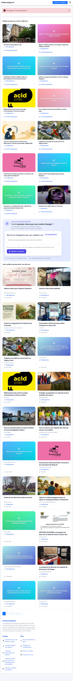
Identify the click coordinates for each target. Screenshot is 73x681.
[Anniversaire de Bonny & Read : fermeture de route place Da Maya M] (18, 168)
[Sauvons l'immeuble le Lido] (18, 38)
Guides (5, 636)
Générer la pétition (17, 251)
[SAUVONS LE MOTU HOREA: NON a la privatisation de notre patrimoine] (18, 71)
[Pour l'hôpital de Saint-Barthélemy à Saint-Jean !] (54, 104)
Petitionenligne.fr (7, 2)
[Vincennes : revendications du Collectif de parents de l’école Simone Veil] (18, 201)
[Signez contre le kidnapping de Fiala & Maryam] (54, 168)
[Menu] (70, 2)
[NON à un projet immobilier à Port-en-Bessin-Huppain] (54, 71)
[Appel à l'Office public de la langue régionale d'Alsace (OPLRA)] (54, 39)
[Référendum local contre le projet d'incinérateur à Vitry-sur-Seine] (18, 104)
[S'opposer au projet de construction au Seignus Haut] (54, 136)
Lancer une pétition (60, 2)
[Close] (69, 10)
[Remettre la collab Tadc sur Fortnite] (54, 200)
